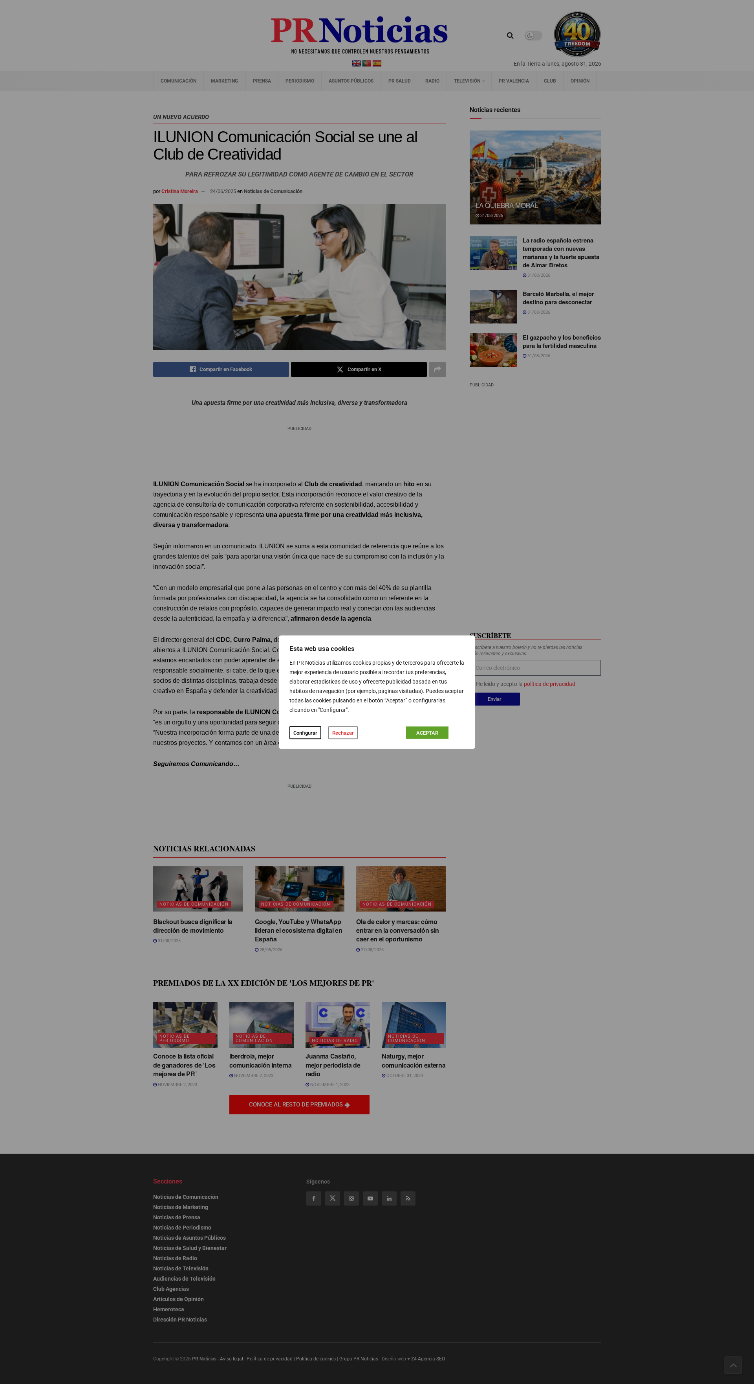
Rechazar (343, 732)
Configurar (305, 732)
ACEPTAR (427, 732)
